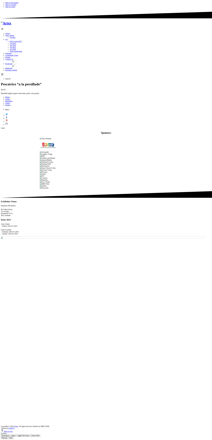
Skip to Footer (10, 7)
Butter (7, 97)
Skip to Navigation (11, 3)
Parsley (8, 105)
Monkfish (8, 101)
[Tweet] (108, 114)
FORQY (11, 428)
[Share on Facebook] (108, 117)
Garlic (7, 99)
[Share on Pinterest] (108, 120)
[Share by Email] (108, 123)
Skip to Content (10, 5)
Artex (16, 426)
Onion (7, 103)
